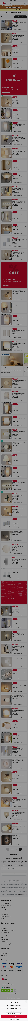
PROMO (14, 1013)
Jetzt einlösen (14, 1016)
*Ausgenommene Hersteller (14, 1019)
